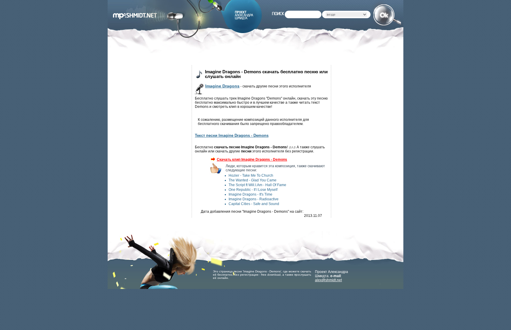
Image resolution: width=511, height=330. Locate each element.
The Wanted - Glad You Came (252, 180)
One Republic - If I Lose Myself (253, 190)
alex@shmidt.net (328, 280)
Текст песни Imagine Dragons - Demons (232, 135)
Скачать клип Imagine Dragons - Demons (252, 159)
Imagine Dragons (222, 86)
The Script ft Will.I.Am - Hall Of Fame (257, 185)
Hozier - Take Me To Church (251, 175)
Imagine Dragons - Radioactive (254, 199)
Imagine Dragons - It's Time (250, 194)
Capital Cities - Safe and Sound (254, 204)
